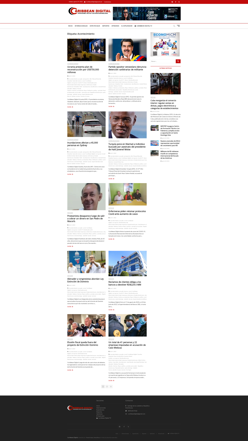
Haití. (81, 86)
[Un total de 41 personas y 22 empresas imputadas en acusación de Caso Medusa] (127, 325)
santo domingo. (78, 161)
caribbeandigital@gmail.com (136, 414)
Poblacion (90, 90)
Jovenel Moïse (102, 86)
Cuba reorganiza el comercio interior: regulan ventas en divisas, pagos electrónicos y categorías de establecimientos (164, 104)
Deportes (105, 26)
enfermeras (89, 84)
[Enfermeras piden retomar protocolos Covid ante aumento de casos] (127, 194)
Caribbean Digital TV (144, 26)
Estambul (76, 86)
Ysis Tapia (128, 370)
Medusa (75, 88)
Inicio (70, 26)
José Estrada (130, 362)
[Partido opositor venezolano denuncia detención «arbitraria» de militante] (127, 50)
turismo (78, 96)
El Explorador (126, 26)
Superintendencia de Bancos (140, 166)
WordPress (97, 437)
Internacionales (81, 26)
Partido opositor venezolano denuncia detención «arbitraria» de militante (127, 68)
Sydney (73, 96)
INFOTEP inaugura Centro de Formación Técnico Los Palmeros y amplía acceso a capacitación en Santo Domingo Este (170, 130)
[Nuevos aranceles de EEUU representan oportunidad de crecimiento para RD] (155, 143)
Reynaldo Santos (119, 368)
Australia (75, 81)
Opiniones (115, 26)
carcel (83, 81)
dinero (85, 83)
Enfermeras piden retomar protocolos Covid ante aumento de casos (127, 212)
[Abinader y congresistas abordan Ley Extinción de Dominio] (86, 262)
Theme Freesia (89, 437)
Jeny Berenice (94, 86)
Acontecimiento (73, 79)
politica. (95, 90)
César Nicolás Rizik (119, 356)
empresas (83, 84)
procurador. (78, 92)
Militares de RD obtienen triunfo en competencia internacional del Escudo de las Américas (170, 154)
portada (100, 90)
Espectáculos (95, 26)
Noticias (74, 90)
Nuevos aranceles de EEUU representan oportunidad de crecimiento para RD (170, 143)
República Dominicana (96, 92)
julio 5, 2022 (71, 76)
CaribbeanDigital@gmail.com (94, 2)
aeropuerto (86, 79)
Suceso (79, 94)
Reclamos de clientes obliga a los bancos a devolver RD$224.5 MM (124, 283)
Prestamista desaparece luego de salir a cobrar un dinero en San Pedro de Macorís (86, 218)
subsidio (75, 94)
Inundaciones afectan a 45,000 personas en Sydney (82, 144)
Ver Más (72, 107)
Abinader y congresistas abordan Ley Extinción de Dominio (85, 280)
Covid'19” (80, 83)
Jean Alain (115, 362)
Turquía (83, 96)
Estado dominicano (139, 160)
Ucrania (87, 96)
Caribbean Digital (90, 154)
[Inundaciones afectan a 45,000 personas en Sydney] (86, 124)
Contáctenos (107, 2)
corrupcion (74, 83)
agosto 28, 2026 (155, 111)
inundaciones (86, 86)
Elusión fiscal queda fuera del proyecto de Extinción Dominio (82, 343)
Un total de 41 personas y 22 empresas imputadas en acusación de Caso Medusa (127, 345)
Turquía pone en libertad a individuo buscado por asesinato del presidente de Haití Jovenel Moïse (127, 146)
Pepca (85, 90)
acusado (80, 79)
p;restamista (80, 90)
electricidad (77, 84)
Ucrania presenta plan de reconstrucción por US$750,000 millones (83, 69)
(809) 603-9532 (132, 411)
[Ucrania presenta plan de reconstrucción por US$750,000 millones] (86, 50)
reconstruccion (86, 92)
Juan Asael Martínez (139, 362)
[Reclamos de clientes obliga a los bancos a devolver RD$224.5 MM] (127, 263)
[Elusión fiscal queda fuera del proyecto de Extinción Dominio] (86, 325)
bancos (80, 81)
